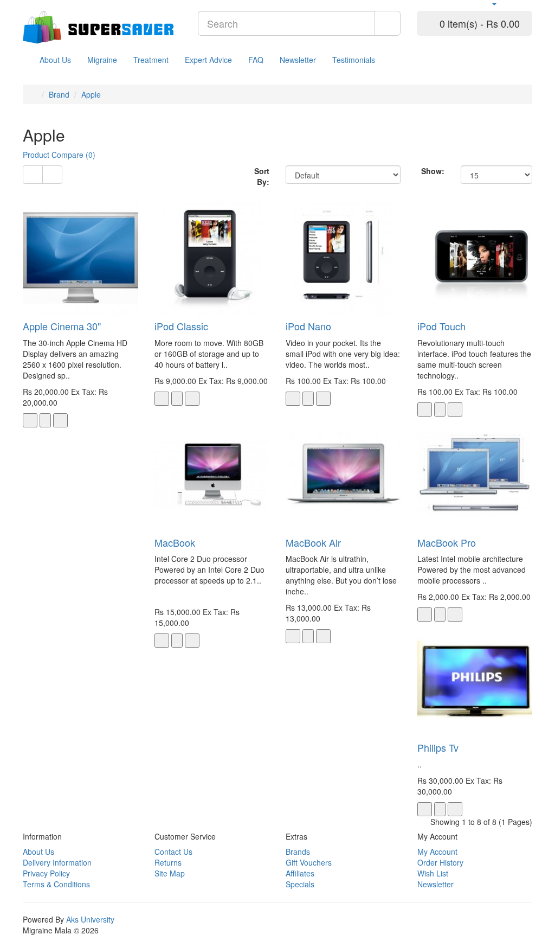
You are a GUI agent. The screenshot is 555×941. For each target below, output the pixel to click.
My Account (437, 851)
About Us (55, 59)
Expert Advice (208, 59)
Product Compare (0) (59, 154)
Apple (91, 94)
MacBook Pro (446, 542)
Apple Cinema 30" (62, 326)
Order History (440, 862)
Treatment (151, 59)
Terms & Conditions (56, 884)
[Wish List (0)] (505, 4)
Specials (300, 884)
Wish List (432, 873)
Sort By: (261, 176)
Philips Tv (438, 747)
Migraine (102, 59)
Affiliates (300, 873)
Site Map (169, 873)
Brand (59, 94)
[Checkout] (527, 4)
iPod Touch (441, 326)
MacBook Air (313, 542)
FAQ (255, 59)
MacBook (174, 542)
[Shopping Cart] (515, 4)
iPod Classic (181, 326)
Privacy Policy (46, 873)
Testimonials (353, 59)
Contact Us (173, 851)
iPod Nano (308, 326)
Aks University (90, 919)
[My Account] (490, 4)
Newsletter (298, 59)
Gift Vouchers (309, 862)
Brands (298, 851)
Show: (432, 170)
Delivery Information (57, 862)
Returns (168, 862)
